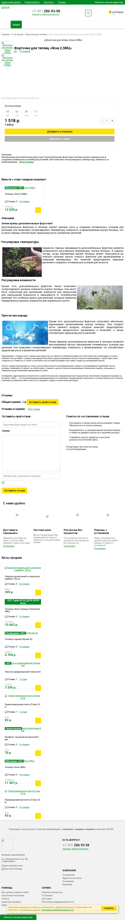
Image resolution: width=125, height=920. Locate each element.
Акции (16, 24)
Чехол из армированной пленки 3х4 (23, 672)
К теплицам (17, 34)
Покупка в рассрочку (52, 892)
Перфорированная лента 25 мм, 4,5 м (22, 801)
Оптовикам (68, 881)
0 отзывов (24, 201)
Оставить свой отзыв (42, 402)
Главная (6, 34)
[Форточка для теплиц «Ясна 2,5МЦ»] (7, 47)
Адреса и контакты (72, 878)
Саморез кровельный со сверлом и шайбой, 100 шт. (22, 577)
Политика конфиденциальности (58, 902)
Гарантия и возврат (11, 902)
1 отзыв (23, 679)
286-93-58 (46, 11)
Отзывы (62, 2)
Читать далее (26, 162)
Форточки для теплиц (36, 34)
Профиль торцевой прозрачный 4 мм (22, 738)
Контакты (49, 2)
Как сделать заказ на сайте (15, 892)
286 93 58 (75, 845)
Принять (109, 908)
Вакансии (67, 884)
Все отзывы (34, 409)
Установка (47, 895)
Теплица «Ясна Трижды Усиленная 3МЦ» (22, 610)
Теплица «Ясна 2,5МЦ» (16, 194)
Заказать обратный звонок (45, 14)
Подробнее (8, 546)
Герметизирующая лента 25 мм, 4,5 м (22, 705)
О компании (68, 875)
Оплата (5, 898)
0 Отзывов (25, 51)
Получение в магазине (13, 895)
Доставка (47, 898)
